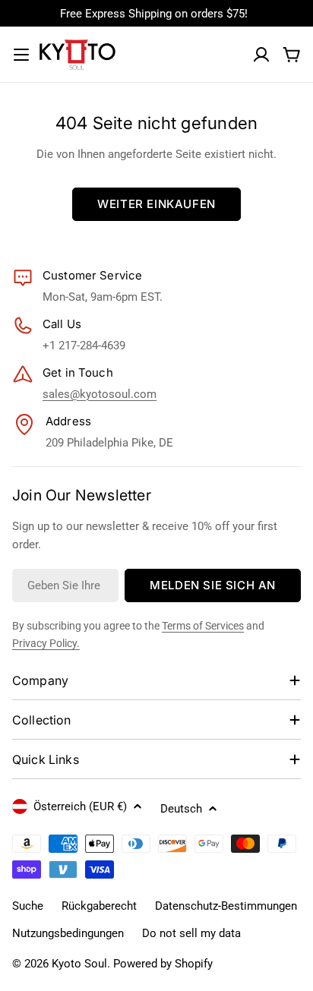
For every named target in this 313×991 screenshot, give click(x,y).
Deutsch (181, 809)
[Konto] (261, 55)
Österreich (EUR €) (80, 806)
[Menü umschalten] (21, 55)
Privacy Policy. (46, 643)
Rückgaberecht (99, 906)
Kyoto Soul (79, 963)
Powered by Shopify (163, 963)
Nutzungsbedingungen (68, 933)
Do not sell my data (191, 933)
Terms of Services (203, 626)
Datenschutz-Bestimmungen (226, 906)
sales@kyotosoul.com (99, 394)
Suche (27, 906)
